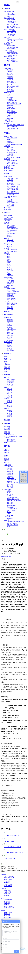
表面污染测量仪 (11, 225)
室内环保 (7, 374)
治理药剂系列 (10, 382)
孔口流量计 (10, 199)
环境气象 (6, 243)
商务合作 (6, 387)
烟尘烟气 (7, 173)
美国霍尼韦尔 (10, 332)
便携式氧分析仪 (11, 40)
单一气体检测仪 (11, 19)
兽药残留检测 (10, 296)
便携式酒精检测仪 (12, 249)
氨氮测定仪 (10, 74)
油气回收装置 (7, 209)
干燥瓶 (9, 141)
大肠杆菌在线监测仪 (12, 128)
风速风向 (9, 246)
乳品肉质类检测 (11, 293)
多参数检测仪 (10, 81)
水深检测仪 (10, 89)
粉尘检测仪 (7, 159)
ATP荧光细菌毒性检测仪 (13, 291)
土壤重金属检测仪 (12, 303)
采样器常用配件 (8, 136)
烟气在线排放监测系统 (13, 189)
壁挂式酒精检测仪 (12, 251)
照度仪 (9, 257)
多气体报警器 (10, 35)
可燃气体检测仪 (11, 23)
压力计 (9, 267)
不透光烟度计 (10, 275)
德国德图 (9, 345)
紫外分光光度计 (11, 113)
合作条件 (9, 394)
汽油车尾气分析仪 (12, 55)
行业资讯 (6, 460)
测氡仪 (9, 16)
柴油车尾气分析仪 (12, 52)
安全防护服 (7, 426)
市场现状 (9, 402)
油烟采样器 (10, 180)
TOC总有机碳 (10, 91)
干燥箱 (5, 363)
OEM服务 (9, 411)
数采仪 (9, 129)
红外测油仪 (10, 79)
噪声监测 (6, 238)
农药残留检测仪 (11, 288)
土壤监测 (6, 301)
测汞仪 (5, 371)
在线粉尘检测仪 (11, 162)
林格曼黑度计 (7, 207)
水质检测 (7, 65)
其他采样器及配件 (12, 152)
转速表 (9, 272)
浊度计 (9, 94)
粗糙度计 (9, 269)
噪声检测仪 (10, 240)
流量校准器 (7, 197)
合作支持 (9, 395)
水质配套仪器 (7, 92)
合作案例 (9, 406)
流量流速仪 (10, 107)
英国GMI (9, 327)
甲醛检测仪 (10, 13)
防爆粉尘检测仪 (11, 165)
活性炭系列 (10, 385)
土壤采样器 (10, 309)
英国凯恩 (9, 343)
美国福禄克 (10, 334)
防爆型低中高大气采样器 (14, 157)
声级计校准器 (10, 241)
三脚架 (9, 139)
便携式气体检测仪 (9, 18)
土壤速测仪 (10, 306)
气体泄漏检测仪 (11, 48)
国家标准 (9, 416)
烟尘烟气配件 (10, 194)
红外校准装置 (10, 206)
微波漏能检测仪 (11, 233)
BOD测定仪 (10, 73)
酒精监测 (6, 248)
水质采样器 (7, 120)
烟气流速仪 (10, 183)
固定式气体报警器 (9, 29)
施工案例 (9, 405)
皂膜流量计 (10, 201)
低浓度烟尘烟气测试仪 (13, 178)
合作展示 (6, 403)
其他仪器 (7, 423)
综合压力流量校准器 (12, 202)
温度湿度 (9, 244)
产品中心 (6, 377)
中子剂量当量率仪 (12, 230)
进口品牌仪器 (8, 314)
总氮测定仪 (10, 78)
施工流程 (9, 413)
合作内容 (9, 389)
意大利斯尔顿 (10, 350)
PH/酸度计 (10, 99)
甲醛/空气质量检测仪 (9, 11)
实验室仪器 (7, 353)
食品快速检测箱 (11, 298)
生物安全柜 (10, 217)
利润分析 (9, 392)
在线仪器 (6, 123)
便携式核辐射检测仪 (12, 228)
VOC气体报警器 (11, 32)
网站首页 (7, 5)
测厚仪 (9, 262)
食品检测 (6, 287)
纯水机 (9, 116)
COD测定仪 (10, 71)
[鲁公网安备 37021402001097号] (22, 946)
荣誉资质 (9, 397)
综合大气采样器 (11, 150)
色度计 (9, 274)
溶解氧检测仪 (10, 110)
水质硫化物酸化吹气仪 (13, 102)
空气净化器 (10, 384)
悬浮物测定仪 (10, 97)
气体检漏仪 (7, 44)
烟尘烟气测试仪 (8, 176)
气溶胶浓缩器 (10, 283)
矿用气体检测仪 (11, 58)
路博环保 (7, 446)
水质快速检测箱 (11, 108)
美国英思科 (10, 330)
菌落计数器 (10, 285)
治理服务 (9, 410)
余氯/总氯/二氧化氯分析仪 (14, 104)
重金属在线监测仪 (12, 126)
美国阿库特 (10, 321)
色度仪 (9, 95)
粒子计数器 (10, 278)
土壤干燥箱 (10, 308)
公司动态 (6, 459)
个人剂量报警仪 (11, 227)
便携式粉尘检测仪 (12, 160)
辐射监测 (6, 223)
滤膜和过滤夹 (10, 142)
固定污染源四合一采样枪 (14, 184)
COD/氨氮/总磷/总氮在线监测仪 (15, 125)
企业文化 (6, 450)
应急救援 (6, 437)
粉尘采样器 (10, 149)
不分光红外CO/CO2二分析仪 (15, 39)
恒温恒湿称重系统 (12, 196)
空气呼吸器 (7, 428)
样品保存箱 (7, 369)
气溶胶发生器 (10, 280)
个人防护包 (7, 220)
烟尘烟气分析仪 (8, 342)
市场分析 (6, 398)
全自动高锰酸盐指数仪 (13, 86)
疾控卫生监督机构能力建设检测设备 (14, 436)
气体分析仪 (7, 37)
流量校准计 (10, 155)
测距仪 (9, 259)
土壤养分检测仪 (11, 304)
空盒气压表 (7, 368)
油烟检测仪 (7, 167)
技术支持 (6, 462)
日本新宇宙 (10, 335)
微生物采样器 (10, 282)
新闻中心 (7, 456)
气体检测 (7, 8)
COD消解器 (10, 70)
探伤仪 (9, 266)
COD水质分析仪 (11, 82)
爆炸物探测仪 (7, 311)
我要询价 (8, 556)
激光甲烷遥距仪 (11, 60)
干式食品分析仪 (11, 300)
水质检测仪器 (7, 68)
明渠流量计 (10, 84)
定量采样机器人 (8, 219)
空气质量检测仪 (11, 14)
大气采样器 (7, 146)
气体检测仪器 (7, 317)
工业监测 (6, 253)
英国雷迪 (9, 325)
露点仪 (9, 256)
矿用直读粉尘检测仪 (12, 163)
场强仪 (9, 235)
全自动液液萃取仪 (12, 112)
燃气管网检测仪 (11, 45)
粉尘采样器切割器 (12, 138)
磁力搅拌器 (7, 364)
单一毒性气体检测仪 (12, 24)
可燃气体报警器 (11, 34)
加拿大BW (10, 322)
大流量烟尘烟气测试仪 (13, 193)
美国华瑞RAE (10, 319)
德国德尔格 (10, 340)
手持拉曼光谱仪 (11, 441)
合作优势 (9, 390)
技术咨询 (9, 415)
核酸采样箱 (7, 433)
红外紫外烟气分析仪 (12, 188)
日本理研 (9, 337)
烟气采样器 (10, 181)
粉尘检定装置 (10, 204)
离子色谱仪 (10, 87)
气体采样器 (10, 154)
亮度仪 (9, 261)
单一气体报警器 (11, 31)
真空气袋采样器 (11, 191)
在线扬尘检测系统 (9, 170)
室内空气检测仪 (11, 379)
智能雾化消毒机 (8, 215)
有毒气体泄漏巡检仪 (12, 47)
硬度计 (9, 264)
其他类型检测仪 (8, 57)
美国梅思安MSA (11, 329)
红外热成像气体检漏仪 (13, 61)
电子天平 (6, 356)
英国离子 (9, 324)
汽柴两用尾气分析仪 (12, 53)
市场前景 (9, 400)
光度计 (5, 361)
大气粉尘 (7, 133)
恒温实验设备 (7, 360)
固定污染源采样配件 (12, 186)
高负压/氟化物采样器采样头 (14, 144)
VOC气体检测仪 (11, 21)
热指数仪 (9, 236)
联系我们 (7, 420)
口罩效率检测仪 (8, 277)
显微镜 (5, 358)
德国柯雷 (9, 346)
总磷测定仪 (10, 76)
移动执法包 (7, 222)
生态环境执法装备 (9, 434)
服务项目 (6, 408)
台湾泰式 (9, 338)
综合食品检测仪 (11, 290)
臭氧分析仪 (10, 42)
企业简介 (6, 449)
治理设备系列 (10, 381)
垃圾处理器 (7, 431)
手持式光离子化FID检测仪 (14, 27)
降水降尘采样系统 (9, 168)
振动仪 (9, 254)
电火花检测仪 (10, 270)
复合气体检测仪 (11, 26)
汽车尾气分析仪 (8, 50)
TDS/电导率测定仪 (12, 100)
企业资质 (6, 452)
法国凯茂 (9, 348)
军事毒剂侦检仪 (11, 439)
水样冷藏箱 (10, 118)
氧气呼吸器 (7, 429)
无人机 (5, 442)
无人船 (9, 115)
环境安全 (7, 212)
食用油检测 (10, 295)
